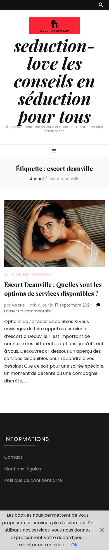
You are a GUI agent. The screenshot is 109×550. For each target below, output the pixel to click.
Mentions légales (22, 469)
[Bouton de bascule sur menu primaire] (54, 151)
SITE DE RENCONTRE (28, 274)
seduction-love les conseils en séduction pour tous (54, 80)
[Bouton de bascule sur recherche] (101, 5)
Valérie (18, 305)
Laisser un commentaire (28, 311)
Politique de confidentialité (33, 480)
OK (74, 545)
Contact (13, 457)
